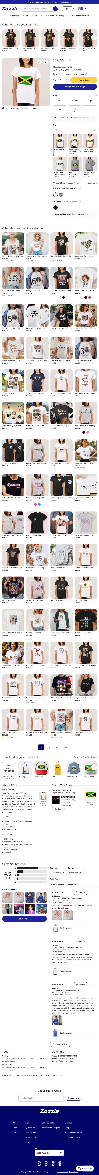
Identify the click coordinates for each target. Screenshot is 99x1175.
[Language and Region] (82, 9)
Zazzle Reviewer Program (61, 902)
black (42, 1058)
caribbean (6, 1061)
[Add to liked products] (46, 62)
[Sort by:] (94, 130)
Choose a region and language (46, 1149)
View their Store (66, 806)
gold (27, 1058)
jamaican (21, 1058)
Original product (66, 928)
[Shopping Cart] (93, 8)
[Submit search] (55, 9)
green (37, 1058)
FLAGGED (77, 70)
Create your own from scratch (43, 804)
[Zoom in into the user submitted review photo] (7, 897)
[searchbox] (39, 9)
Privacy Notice (73, 1172)
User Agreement (62, 1172)
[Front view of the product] (26, 82)
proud (12, 1061)
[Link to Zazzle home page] (11, 8)
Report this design (90, 804)
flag (3, 1058)
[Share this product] (39, 62)
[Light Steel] (61, 194)
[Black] (55, 207)
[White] (55, 194)
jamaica (8, 1058)
